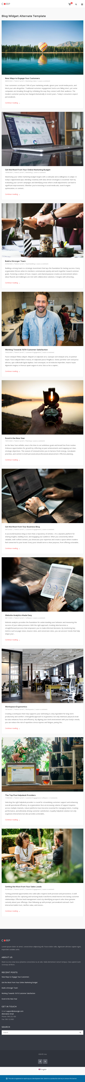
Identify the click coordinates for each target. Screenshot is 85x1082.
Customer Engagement (33, 352)
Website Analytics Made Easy (18, 615)
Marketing (28, 81)
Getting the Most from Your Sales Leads (23, 887)
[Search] (80, 1032)
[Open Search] (76, 5)
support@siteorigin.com (14, 1011)
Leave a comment (44, 81)
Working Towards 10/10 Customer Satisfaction (26, 350)
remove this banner (70, 1078)
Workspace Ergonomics (16, 707)
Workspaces (29, 709)
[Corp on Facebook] (40, 1061)
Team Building (30, 264)
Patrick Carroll (19, 81)
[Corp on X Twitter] (45, 1061)
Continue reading (12, 103)
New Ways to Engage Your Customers (22, 78)
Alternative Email (8, 1014)
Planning (28, 441)
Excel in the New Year (15, 438)
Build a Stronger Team (15, 261)
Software (28, 618)
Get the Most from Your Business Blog (22, 527)
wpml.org (26, 1078)
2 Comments (53, 798)
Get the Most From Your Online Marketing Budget (27, 170)
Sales (35, 81)
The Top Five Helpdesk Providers (20, 795)
